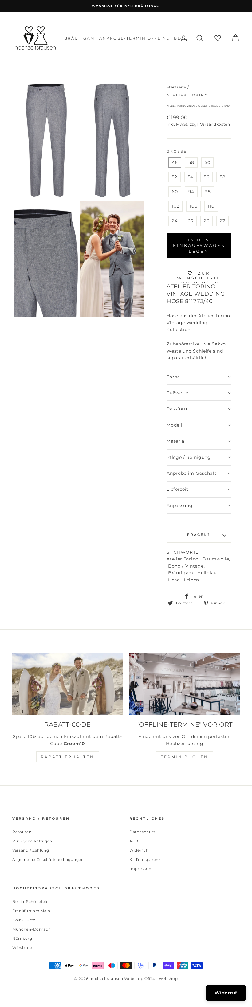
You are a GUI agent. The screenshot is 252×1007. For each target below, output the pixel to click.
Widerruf (138, 850)
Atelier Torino (187, 95)
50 (207, 162)
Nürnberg (22, 938)
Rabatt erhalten (67, 757)
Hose (174, 580)
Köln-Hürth (24, 920)
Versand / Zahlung (30, 850)
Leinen (191, 580)
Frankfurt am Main (31, 910)
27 (222, 221)
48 (191, 162)
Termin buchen (184, 757)
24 (174, 221)
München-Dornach (31, 929)
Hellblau (207, 573)
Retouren (22, 831)
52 (174, 177)
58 (222, 177)
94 (191, 191)
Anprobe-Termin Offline (134, 38)
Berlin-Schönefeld (30, 901)
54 (190, 177)
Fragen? (198, 535)
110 (211, 206)
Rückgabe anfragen (32, 841)
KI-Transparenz (145, 859)
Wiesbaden (23, 947)
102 (175, 206)
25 (190, 221)
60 (175, 191)
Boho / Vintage (186, 566)
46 (175, 162)
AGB (133, 841)
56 (206, 177)
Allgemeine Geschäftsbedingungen (48, 859)
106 (193, 206)
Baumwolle (216, 559)
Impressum (141, 868)
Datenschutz (142, 831)
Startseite (176, 87)
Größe (177, 152)
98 (208, 191)
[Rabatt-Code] (67, 684)
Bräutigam (79, 38)
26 (206, 221)
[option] (126, 6)
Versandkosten (215, 124)
